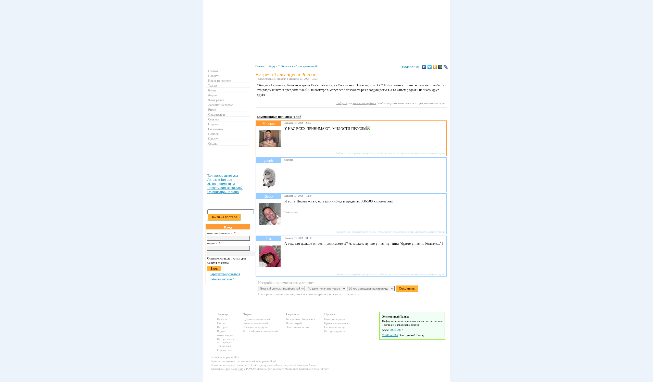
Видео (212, 109)
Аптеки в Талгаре (219, 180)
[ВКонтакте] (424, 67)
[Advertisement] (348, 112)
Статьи (221, 323)
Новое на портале (219, 80)
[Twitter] (429, 67)
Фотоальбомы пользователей (260, 331)
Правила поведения (336, 323)
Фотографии (216, 100)
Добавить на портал (220, 105)
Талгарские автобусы (222, 176)
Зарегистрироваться (225, 273)
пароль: (213, 243)
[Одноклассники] (435, 67)
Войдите (341, 103)
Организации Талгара (223, 192)
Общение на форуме (255, 327)
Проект (213, 139)
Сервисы (213, 119)
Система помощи (334, 327)
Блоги (212, 90)
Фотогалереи (225, 335)
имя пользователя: (221, 233)
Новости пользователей (225, 188)
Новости (213, 76)
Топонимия (224, 346)
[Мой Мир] (440, 67)
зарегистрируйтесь (364, 103)
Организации (216, 114)
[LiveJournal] (445, 67)
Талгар (212, 85)
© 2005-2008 (390, 335)
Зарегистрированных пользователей (233, 361)
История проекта (334, 331)
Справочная (215, 129)
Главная (260, 66)
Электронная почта (297, 327)
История (222, 327)
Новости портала (334, 319)
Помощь (213, 134)
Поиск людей (294, 323)
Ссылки (213, 143)
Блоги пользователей (255, 323)
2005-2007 (396, 330)
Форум (273, 66)
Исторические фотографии (225, 340)
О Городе (436, 49)
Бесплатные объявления (300, 319)
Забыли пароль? (222, 279)
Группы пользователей (256, 319)
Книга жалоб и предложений (299, 66)
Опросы (213, 124)
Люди (247, 313)
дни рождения (234, 369)
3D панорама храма (221, 184)
